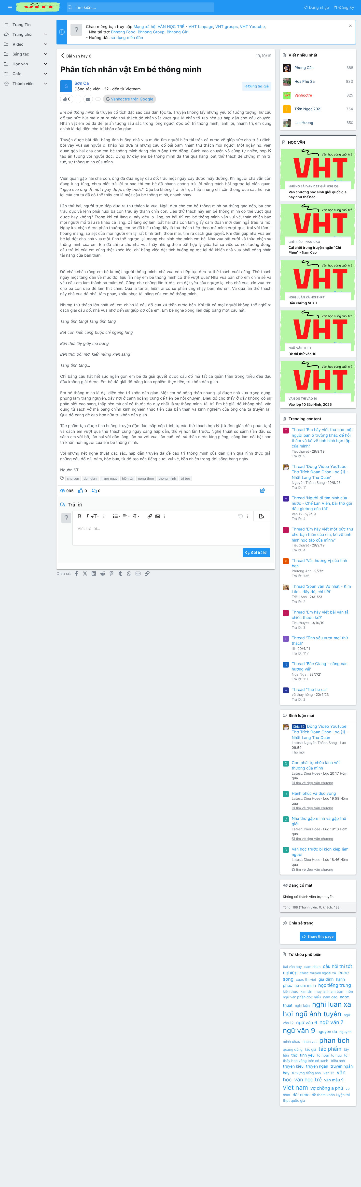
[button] (10, 7)
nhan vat (310, 1041)
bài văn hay (292, 966)
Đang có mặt (300, 885)
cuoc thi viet (306, 979)
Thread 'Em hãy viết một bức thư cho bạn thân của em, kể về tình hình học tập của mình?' (322, 535)
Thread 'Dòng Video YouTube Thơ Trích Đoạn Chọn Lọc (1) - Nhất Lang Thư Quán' (320, 472)
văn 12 (328, 1073)
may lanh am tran (329, 991)
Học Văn (296, 142)
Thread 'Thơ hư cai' (310, 689)
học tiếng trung (334, 985)
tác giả (310, 1049)
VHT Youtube (252, 26)
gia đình (326, 979)
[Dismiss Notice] (350, 26)
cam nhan (312, 966)
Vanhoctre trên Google (132, 99)
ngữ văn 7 (331, 1022)
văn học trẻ (308, 1079)
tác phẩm (330, 1049)
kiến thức (290, 991)
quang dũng (293, 1049)
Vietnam (133, 88)
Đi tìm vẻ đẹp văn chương (312, 783)
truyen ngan (317, 1066)
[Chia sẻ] (263, 491)
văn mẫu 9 (334, 1079)
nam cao (330, 997)
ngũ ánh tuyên (318, 1014)
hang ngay (109, 478)
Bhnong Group (151, 31)
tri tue (185, 478)
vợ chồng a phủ (326, 1088)
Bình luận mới (301, 715)
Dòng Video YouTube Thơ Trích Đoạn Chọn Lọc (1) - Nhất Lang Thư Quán (320, 732)
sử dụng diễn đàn (126, 37)
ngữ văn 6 (306, 1022)
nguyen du (327, 1031)
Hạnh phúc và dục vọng (314, 793)
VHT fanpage (201, 26)
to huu (336, 1055)
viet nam (295, 1087)
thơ (294, 1055)
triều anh (338, 1061)
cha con (73, 478)
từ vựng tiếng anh (306, 1073)
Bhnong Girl (178, 31)
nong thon (146, 478)
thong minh (167, 478)
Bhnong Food (123, 31)
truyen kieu (293, 1066)
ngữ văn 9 (299, 1030)
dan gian (90, 478)
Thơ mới (298, 752)
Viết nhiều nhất (303, 55)
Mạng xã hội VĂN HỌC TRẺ (158, 26)
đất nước (301, 1094)
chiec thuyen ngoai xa (318, 973)
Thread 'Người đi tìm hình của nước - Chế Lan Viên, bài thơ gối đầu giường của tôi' (322, 503)
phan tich (334, 1040)
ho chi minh (305, 985)
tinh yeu (307, 1055)
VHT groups (226, 26)
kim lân (306, 991)
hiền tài (127, 478)
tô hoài (323, 1055)
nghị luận (302, 1005)
